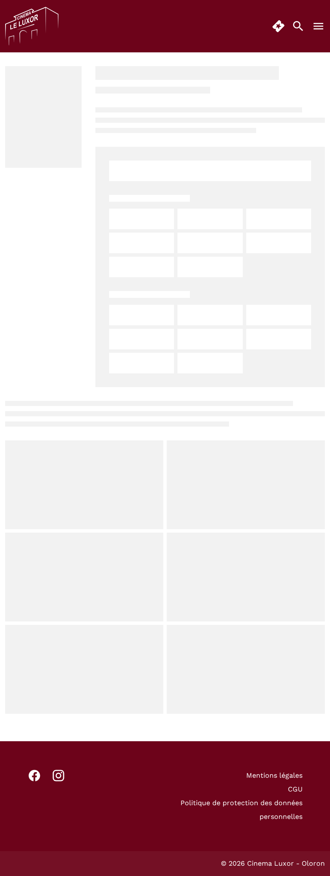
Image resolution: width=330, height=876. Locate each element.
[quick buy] (278, 26)
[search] (298, 26)
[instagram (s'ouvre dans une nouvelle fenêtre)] (58, 775)
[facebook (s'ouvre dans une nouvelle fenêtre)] (34, 775)
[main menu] (318, 26)
